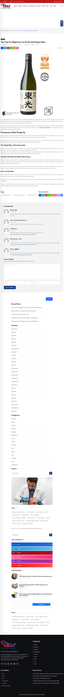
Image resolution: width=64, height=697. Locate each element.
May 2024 (13, 361)
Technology (13, 458)
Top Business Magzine (39, 694)
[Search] (60, 6)
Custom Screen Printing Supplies (19, 517)
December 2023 (14, 375)
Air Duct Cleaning (30, 512)
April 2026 (13, 342)
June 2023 (13, 391)
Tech (51, 6)
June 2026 (13, 335)
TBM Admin (4, 44)
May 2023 (13, 394)
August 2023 (14, 384)
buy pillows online (15, 515)
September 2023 (15, 381)
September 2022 (15, 407)
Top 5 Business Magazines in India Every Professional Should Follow (26, 307)
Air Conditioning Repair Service (18, 512)
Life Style (13, 445)
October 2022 (14, 404)
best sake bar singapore (6, 195)
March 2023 (14, 401)
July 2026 (13, 332)
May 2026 (13, 338)
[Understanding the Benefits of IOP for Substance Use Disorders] (14, 585)
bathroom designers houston (42, 512)
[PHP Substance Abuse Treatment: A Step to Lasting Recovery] (14, 576)
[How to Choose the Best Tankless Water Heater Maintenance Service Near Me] (14, 595)
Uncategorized (14, 464)
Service (13, 451)
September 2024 (15, 348)
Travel (54, 6)
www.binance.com (16, 239)
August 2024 (14, 352)
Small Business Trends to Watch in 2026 (20, 314)
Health (43, 6)
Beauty (15, 6)
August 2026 (14, 329)
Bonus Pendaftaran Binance (18, 220)
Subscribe (41, 604)
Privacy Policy (5, 680)
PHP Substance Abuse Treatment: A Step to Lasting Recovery (35, 576)
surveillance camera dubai (27, 523)
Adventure (13, 418)
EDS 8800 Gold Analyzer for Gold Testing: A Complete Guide (20, 1)
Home (3, 673)
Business (20, 6)
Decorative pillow (40, 517)
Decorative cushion (31, 517)
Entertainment (32, 6)
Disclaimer (4, 683)
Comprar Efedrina (25, 515)
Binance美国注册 (14, 249)
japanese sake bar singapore (19, 195)
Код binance (13, 228)
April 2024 (13, 365)
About (3, 676)
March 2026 (14, 345)
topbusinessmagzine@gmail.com (11, 651)
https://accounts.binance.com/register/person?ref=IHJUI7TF (24, 244)
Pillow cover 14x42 (16, 523)
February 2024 (14, 368)
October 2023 (14, 378)
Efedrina (48, 517)
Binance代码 (13, 210)
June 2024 (13, 358)
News (47, 6)
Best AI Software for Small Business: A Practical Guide (23, 311)
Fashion (39, 6)
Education (25, 6)
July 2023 (13, 388)
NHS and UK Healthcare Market (32, 520)
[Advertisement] (32, 18)
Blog (3, 678)
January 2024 (14, 371)
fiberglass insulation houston (18, 520)
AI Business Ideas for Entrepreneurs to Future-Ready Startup (24, 321)
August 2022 (14, 411)
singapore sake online (31, 195)
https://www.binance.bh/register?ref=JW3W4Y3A (22, 254)
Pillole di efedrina (44, 520)
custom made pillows (34, 515)
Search (49, 299)
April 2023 (13, 398)
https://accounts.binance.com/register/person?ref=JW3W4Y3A (23, 234)
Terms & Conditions (6, 685)
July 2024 (13, 355)
